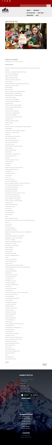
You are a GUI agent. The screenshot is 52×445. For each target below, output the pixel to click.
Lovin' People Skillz (9, 210)
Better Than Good (9, 89)
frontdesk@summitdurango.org (27, 379)
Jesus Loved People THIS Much (11, 187)
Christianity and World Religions (12, 99)
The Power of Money (9, 306)
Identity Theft (8, 163)
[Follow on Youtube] (7, 1)
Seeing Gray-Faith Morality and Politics (13, 241)
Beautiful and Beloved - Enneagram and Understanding (17, 83)
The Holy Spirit (8, 286)
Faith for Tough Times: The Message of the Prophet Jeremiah (18, 126)
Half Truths (7, 157)
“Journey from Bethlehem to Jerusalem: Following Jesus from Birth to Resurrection (22, 68)
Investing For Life (8, 171)
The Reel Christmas (9, 315)
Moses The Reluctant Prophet (11, 218)
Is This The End (8, 175)
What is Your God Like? (10, 345)
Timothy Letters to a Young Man (12, 333)
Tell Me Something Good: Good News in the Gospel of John (17, 267)
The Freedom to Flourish (10, 276)
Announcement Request (26, 403)
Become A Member (26, 408)
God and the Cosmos (9, 144)
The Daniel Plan (8, 273)
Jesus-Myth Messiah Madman (11, 189)
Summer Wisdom (8, 263)
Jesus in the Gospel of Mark (11, 181)
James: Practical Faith (9, 179)
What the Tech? (8, 347)
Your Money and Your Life (10, 358)
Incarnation (7, 165)
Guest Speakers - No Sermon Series (12, 153)
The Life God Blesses (9, 296)
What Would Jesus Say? (10, 349)
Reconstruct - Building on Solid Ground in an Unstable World (18, 232)
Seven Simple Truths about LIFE (12, 245)
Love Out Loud (8, 208)
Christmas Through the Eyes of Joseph (13, 107)
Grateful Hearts (8, 152)
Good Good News (8, 148)
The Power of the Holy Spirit (11, 308)
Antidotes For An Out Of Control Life (12, 79)
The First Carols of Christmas (11, 275)
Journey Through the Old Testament (12, 198)
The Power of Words (9, 310)
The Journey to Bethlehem (10, 288)
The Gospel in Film (9, 278)
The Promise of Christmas (10, 312)
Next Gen (40, 13)
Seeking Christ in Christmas (11, 243)
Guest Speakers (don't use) (10, 155)
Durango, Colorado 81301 (26, 437)
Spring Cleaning (8, 251)
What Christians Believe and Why (12, 343)
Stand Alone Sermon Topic (10, 253)
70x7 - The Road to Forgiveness (11, 74)
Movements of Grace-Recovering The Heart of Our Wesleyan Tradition (20, 220)
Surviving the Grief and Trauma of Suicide (14, 265)
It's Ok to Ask (8, 177)
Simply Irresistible (9, 247)
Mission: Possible (8, 214)
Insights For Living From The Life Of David (14, 167)
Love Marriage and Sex (10, 206)
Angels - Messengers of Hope (11, 77)
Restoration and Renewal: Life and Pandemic (14, 235)
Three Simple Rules (9, 331)
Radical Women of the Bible (11, 230)
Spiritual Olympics (9, 249)
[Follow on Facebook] (2, 1)
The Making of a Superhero (11, 302)
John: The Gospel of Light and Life (12, 194)
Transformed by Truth (10, 335)
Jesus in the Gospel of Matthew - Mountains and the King (17, 183)
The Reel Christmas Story (10, 317)
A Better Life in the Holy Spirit (11, 75)
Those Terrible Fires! (9, 325)
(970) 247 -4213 (23, 381)
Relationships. (8, 234)
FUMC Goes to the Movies (10, 138)
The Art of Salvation (9, 269)
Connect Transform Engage (11, 114)
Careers (26, 410)
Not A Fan (7, 222)
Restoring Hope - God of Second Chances (14, 237)
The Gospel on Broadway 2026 (11, 284)
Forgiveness (7, 134)
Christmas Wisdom (9, 109)
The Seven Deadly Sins (10, 319)
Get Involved (31, 13)
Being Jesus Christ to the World (11, 85)
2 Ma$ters (7, 70)
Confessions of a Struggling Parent (12, 113)
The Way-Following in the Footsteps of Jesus (14, 323)
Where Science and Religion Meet (12, 351)
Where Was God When (10, 353)
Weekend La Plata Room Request (26, 405)
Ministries (30, 15)
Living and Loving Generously (11, 204)
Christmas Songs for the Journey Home (13, 105)
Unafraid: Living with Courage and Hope (13, 337)
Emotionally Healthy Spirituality (12, 120)
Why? (6, 354)
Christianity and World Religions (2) (12, 101)
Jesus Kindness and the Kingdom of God (13, 185)
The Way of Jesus (8, 321)
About (29, 10)
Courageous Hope (9, 118)
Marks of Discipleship (9, 212)
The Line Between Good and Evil (12, 298)
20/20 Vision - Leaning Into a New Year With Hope (15, 72)
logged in (13, 61)
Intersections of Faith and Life (11, 169)
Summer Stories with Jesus (11, 261)
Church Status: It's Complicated (12, 111)
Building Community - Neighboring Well (13, 95)
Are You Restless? (9, 81)
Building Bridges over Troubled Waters (13, 93)
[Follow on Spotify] (10, 1)
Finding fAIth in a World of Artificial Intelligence (15, 130)
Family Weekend (8, 128)
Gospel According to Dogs (10, 150)
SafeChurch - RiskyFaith (10, 239)
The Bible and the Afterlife (10, 271)
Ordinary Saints (8, 224)
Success (7, 257)
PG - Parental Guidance (10, 228)
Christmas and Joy (9, 103)
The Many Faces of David (10, 304)
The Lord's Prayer (9, 300)
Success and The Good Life (11, 259)
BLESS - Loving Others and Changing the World (15, 91)
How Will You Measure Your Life (12, 159)
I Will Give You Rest (9, 161)
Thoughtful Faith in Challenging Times (13, 327)
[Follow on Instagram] (5, 1)
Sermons (36, 10)
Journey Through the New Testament (13, 196)
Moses (6, 216)
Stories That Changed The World (12, 255)
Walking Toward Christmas (11, 341)
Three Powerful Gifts (9, 329)
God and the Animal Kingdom (11, 142)
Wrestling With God (9, 356)
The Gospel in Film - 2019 (10, 280)
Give (37, 15)
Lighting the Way (8, 202)
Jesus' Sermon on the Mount (11, 191)
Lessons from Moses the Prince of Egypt (13, 200)
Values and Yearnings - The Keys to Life (13, 339)
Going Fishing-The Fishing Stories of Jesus (14, 146)
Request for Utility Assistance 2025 (26, 412)
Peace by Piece (8, 226)
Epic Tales (7, 124)
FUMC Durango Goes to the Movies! (12, 136)
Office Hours (23, 383)
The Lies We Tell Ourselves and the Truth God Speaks (16, 292)
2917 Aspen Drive (26, 435)
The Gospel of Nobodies (10, 282)
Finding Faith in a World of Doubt (12, 132)
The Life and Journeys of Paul (11, 294)
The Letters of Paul (9, 290)
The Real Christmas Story (10, 314)
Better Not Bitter (8, 87)
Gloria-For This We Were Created (12, 140)
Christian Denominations (10, 97)
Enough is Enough (9, 122)
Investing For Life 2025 (10, 173)
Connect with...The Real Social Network (13, 116)
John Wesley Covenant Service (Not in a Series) (15, 193)
